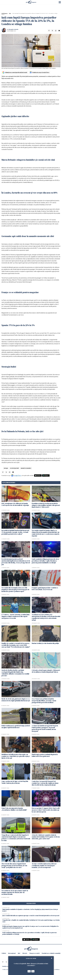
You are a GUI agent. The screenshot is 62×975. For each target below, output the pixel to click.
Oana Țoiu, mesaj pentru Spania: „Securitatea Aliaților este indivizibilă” (14, 809)
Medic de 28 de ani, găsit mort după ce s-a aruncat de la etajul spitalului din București (16, 700)
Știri (10, 13)
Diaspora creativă (34, 953)
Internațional (12, 953)
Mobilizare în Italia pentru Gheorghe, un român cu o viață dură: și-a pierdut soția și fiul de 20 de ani (15, 756)
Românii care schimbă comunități (51, 953)
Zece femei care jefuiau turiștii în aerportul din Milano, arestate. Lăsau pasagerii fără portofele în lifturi (44, 700)
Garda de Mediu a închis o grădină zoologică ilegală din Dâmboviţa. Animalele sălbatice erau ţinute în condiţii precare (15, 673)
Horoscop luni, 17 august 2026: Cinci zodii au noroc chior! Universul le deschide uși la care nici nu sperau (46, 810)
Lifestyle (24, 953)
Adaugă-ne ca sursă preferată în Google (16, 72)
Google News (17, 475)
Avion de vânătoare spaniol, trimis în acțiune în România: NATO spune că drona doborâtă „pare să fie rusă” (46, 837)
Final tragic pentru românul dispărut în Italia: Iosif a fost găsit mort (45, 755)
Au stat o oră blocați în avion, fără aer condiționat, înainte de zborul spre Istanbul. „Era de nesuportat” (44, 865)
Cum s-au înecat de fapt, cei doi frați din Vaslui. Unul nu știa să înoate (15, 782)
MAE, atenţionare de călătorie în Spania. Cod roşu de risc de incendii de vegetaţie (15, 504)
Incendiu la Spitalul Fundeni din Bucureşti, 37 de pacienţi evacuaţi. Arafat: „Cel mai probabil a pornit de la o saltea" (15, 532)
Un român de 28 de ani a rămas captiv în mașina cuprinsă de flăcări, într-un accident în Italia (15, 892)
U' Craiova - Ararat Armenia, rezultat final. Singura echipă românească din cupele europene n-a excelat (16, 616)
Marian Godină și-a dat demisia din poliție (45, 643)
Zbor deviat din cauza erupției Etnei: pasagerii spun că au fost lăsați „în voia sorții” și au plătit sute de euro (14, 865)
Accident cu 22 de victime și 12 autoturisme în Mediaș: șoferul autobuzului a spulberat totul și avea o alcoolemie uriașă (46, 617)
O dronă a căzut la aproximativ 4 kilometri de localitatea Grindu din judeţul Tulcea (46, 671)
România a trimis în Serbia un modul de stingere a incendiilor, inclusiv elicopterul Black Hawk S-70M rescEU (46, 505)
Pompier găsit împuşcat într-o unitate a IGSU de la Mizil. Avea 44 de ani (45, 588)
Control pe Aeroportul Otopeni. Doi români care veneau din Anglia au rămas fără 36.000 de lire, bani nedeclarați (45, 783)
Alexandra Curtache (13, 29)
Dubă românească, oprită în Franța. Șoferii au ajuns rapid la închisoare (16, 726)
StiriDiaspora (4, 13)
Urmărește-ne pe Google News (40, 72)
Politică (4, 953)
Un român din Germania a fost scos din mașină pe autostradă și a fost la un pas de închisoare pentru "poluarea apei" (15, 589)
